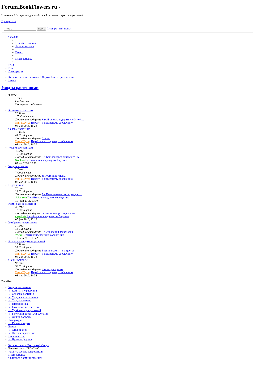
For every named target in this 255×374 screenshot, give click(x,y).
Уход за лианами (18, 166)
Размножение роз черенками (58, 213)
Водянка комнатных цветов (58, 250)
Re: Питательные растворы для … (62, 194)
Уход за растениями (20, 87)
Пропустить (8, 21)
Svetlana (20, 160)
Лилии (46, 138)
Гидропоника (16, 185)
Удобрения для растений (22, 222)
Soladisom (21, 197)
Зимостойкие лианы (54, 175)
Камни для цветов (52, 269)
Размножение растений (22, 203)
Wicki (18, 234)
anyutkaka (21, 216)
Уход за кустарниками (21, 147)
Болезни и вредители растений (26, 241)
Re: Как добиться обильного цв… (62, 156)
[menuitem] (25, 43)
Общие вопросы (18, 259)
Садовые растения (19, 128)
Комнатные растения (20, 110)
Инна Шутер (22, 122)
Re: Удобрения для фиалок (57, 231)
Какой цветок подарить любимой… (63, 119)
